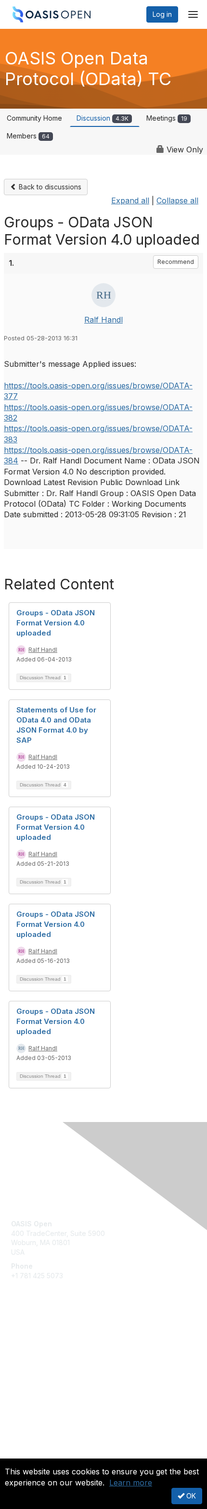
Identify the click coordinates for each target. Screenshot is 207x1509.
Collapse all (177, 200)
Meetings (166, 118)
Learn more (130, 1482)
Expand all (130, 200)
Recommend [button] (175, 261)
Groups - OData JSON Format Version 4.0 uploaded (55, 622)
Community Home (34, 118)
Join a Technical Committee (55, 1367)
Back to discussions (49, 187)
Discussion (103, 118)
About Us (25, 1454)
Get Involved (31, 1339)
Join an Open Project (44, 1353)
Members (28, 136)
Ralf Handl (103, 319)
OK (190, 1496)
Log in (162, 14)
